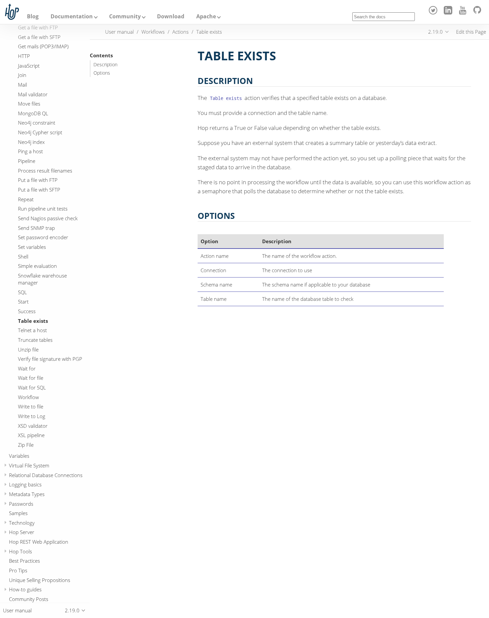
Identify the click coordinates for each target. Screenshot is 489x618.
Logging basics (25, 484)
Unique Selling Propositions (39, 580)
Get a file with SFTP (39, 37)
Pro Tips (18, 570)
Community (125, 16)
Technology (22, 522)
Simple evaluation (37, 266)
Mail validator (33, 94)
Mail (22, 84)
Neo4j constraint (36, 123)
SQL (22, 292)
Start (23, 302)
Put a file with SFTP (39, 190)
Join (22, 75)
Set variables (32, 247)
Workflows (153, 31)
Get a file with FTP (38, 27)
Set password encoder (43, 237)
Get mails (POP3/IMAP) (43, 46)
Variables (19, 456)
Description (105, 65)
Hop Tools (20, 551)
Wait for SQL (32, 387)
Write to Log (31, 416)
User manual (119, 31)
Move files (29, 104)
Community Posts (28, 599)
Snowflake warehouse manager (42, 279)
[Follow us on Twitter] (434, 12)
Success (27, 311)
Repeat (26, 199)
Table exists (33, 320)
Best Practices (24, 561)
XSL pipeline (31, 435)
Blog (33, 16)
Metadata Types (27, 494)
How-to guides (25, 589)
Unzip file (28, 349)
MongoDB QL (33, 113)
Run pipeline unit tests (43, 209)
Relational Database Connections (45, 475)
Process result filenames (45, 170)
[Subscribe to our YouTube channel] (463, 12)
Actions (180, 31)
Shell (23, 256)
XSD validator (33, 425)
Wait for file (30, 378)
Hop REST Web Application (38, 542)
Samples (18, 513)
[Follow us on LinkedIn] (448, 12)
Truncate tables (35, 339)
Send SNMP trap (36, 228)
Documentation (72, 16)
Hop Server (21, 532)
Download (170, 16)
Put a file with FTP (38, 180)
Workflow (28, 397)
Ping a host (30, 151)
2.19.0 (435, 31)
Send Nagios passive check (48, 218)
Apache (206, 16)
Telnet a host (32, 330)
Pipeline (26, 161)
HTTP (24, 56)
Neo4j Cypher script (40, 132)
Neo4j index (31, 142)
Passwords (21, 503)
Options (101, 73)
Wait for (27, 368)
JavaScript (29, 65)
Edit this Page (471, 31)
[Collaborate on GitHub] (478, 12)
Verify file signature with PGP (50, 359)
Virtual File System (29, 465)
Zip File (26, 445)
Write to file (30, 406)
